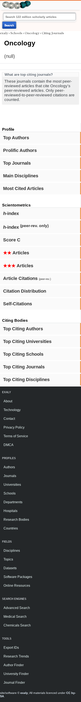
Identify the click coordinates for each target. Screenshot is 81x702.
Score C (11, 239)
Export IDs (11, 647)
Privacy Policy (14, 427)
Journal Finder (14, 682)
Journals (10, 476)
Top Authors (16, 137)
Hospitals (10, 511)
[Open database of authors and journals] (16, 2)
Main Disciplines (20, 175)
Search (9, 25)
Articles (16, 252)
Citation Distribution (24, 291)
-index (11, 213)
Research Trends (16, 656)
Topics (8, 559)
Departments (13, 502)
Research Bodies (16, 519)
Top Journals (17, 163)
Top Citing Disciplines (26, 379)
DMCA (9, 445)
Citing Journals (53, 33)
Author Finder (14, 665)
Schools (16, 33)
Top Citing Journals (24, 366)
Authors (9, 467)
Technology (12, 410)
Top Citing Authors (23, 328)
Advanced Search (17, 608)
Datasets (10, 568)
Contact (9, 418)
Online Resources (17, 585)
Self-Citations (17, 303)
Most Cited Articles (23, 188)
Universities (12, 484)
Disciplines (12, 550)
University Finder (16, 674)
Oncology (32, 33)
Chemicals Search (17, 625)
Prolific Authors (20, 150)
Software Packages (18, 577)
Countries (11, 528)
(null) (9, 56)
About (8, 401)
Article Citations (27, 278)
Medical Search (15, 616)
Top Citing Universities (27, 341)
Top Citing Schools (23, 354)
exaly (4, 33)
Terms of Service (16, 436)
